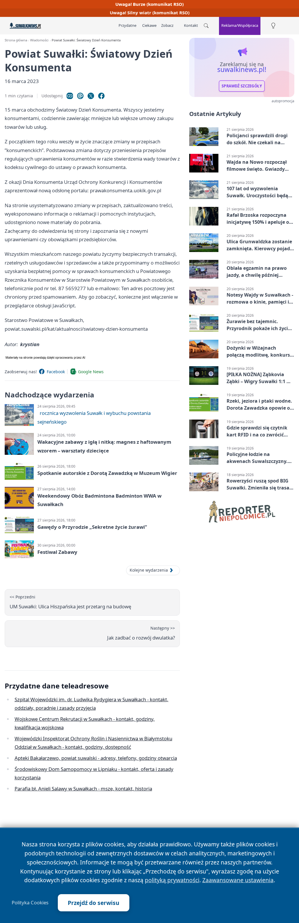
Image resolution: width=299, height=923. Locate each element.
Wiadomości (39, 40)
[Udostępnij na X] (90, 95)
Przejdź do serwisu (93, 903)
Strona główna (16, 40)
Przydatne (127, 25)
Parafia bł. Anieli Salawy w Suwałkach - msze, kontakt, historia (83, 788)
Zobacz (167, 25)
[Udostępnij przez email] (80, 95)
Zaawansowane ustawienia (238, 880)
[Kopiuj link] (69, 95)
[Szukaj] (206, 25)
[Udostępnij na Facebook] (101, 95)
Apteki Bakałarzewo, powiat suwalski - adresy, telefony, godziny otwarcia (96, 758)
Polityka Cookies (30, 903)
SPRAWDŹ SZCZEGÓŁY (242, 86)
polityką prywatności (172, 880)
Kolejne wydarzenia (149, 570)
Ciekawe (149, 25)
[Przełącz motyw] (273, 26)
